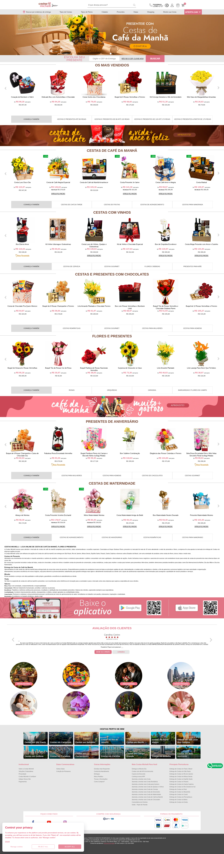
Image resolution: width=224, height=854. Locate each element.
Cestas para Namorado (192, 537)
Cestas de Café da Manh (112, 150)
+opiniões (121, 652)
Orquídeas (112, 390)
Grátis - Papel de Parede (139, 805)
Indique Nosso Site (25, 779)
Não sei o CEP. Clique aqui (133, 58)
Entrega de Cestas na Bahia (178, 799)
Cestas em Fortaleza (60, 756)
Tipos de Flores (87, 12)
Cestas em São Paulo (35, 742)
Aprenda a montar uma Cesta (141, 779)
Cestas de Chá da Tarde (71, 204)
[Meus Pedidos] (178, 5)
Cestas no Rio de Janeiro (109, 741)
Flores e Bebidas (152, 266)
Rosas (71, 390)
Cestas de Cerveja (71, 266)
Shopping (150, 12)
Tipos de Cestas (66, 12)
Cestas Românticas (71, 328)
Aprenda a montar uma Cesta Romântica (145, 781)
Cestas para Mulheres (152, 328)
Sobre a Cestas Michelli (26, 769)
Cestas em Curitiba (110, 756)
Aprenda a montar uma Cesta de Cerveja (145, 789)
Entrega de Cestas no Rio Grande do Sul (182, 787)
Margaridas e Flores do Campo (192, 390)
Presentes (121, 12)
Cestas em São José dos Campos (187, 741)
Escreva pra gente (109, 843)
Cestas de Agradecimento (152, 204)
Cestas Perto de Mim (112, 729)
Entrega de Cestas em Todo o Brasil (181, 769)
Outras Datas (60, 769)
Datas (136, 12)
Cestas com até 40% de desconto (142, 771)
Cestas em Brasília (161, 756)
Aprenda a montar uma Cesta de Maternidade (146, 794)
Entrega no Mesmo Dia (139, 769)
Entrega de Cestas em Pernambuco (181, 797)
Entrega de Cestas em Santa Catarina (182, 784)
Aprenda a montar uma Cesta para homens (145, 784)
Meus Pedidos (98, 776)
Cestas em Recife (135, 742)
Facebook (33, 822)
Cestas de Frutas (112, 204)
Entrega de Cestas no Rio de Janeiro (181, 774)
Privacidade (22, 774)
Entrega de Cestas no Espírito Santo (181, 779)
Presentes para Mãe (192, 266)
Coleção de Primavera (63, 771)
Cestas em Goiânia (34, 756)
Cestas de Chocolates (152, 475)
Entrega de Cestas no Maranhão (180, 792)
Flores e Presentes (112, 336)
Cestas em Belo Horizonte (185, 755)
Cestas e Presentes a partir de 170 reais (192, 119)
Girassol (152, 390)
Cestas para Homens (192, 328)
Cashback (167, 5)
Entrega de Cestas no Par (178, 789)
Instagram (65, 822)
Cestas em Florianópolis (82, 755)
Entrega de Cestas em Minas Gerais (181, 776)
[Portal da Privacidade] (108, 819)
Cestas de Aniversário (112, 537)
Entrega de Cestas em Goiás (179, 802)
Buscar (155, 58)
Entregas (97, 774)
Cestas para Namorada (192, 204)
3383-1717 (158, 5)
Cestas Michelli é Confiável (27, 776)
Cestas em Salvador (85, 742)
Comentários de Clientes (140, 802)
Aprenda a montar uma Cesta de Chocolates (146, 799)
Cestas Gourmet (111, 266)
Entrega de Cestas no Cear (179, 794)
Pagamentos (23, 781)
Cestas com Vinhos (112, 212)
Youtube (49, 822)
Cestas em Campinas (60, 742)
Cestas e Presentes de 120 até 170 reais (152, 119)
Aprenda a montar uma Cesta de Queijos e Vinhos (148, 787)
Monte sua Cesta (169, 12)
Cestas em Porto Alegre (160, 741)
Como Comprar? (99, 781)
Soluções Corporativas (26, 771)
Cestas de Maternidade (112, 483)
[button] (111, 54)
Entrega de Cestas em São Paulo (180, 771)
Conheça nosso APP (138, 776)
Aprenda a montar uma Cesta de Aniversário (146, 792)
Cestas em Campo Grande (135, 755)
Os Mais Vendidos (112, 65)
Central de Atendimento (101, 771)
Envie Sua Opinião (103, 652)
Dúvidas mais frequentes (102, 769)
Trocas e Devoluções (100, 779)
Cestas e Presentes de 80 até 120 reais (111, 119)
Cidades (105, 12)
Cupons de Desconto (138, 774)
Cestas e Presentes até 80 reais (71, 119)
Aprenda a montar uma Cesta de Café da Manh (147, 797)
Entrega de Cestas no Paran (179, 781)
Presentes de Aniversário (112, 421)
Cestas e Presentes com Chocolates (112, 274)
